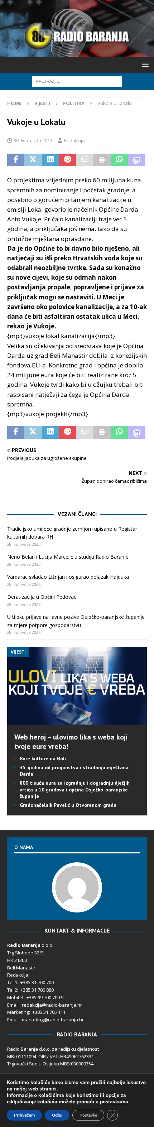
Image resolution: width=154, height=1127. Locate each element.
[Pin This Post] (67, 160)
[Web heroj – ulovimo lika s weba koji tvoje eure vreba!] (77, 721)
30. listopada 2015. (33, 140)
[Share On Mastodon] (136, 160)
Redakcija (74, 140)
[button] (144, 64)
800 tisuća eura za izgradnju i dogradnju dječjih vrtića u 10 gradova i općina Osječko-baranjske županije (75, 789)
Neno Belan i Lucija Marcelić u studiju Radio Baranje (68, 556)
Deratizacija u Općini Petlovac (41, 596)
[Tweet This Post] (33, 160)
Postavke (88, 1115)
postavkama (114, 1102)
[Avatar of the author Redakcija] (77, 905)
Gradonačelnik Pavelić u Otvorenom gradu (68, 805)
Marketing (18, 1012)
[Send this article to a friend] (84, 160)
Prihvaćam (24, 1115)
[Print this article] (102, 160)
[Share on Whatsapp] (119, 160)
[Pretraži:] (77, 80)
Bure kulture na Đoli (43, 758)
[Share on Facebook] (15, 160)
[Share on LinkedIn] (50, 160)
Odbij (57, 1115)
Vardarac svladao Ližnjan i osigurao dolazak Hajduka (68, 576)
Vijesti (42, 103)
